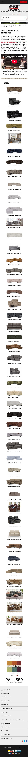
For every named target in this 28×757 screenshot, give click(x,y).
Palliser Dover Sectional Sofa (14, 309)
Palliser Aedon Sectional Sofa (14, 107)
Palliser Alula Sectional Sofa (14, 130)
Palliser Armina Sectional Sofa (14, 166)
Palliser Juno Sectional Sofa (14, 341)
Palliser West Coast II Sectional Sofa (14, 624)
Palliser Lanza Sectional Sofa (14, 397)
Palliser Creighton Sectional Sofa (14, 296)
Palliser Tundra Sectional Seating (14, 586)
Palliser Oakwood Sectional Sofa (14, 486)
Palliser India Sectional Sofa (14, 331)
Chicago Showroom (5, 697)
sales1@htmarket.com (6, 738)
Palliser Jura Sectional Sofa (14, 351)
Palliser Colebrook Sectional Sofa (14, 253)
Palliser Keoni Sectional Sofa (14, 387)
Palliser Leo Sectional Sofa (14, 428)
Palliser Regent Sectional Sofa (14, 526)
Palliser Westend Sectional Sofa (14, 637)
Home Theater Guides (6, 708)
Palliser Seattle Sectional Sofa (14, 551)
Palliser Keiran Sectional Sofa (14, 363)
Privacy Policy (4, 712)
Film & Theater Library (6, 700)
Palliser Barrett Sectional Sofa (14, 215)
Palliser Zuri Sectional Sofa (14, 658)
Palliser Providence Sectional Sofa (14, 512)
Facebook (27, 741)
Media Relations (5, 693)
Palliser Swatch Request (14, 673)
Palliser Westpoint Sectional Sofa (14, 648)
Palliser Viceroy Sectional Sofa (14, 599)
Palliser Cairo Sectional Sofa (14, 227)
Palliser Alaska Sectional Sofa (14, 120)
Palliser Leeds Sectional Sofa (14, 408)
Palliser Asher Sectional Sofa (14, 176)
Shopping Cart (4, 704)
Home (2, 25)
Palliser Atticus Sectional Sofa (14, 202)
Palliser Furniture (23, 25)
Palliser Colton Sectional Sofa (14, 264)
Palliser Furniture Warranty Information (14, 682)
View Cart (23, 2)
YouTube (22, 741)
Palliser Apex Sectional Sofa (14, 156)
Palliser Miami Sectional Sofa (14, 462)
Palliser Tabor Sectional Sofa (14, 564)
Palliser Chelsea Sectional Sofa (14, 240)
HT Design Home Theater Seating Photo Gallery (12, 719)
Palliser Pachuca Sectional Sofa (14, 499)
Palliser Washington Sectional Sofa (14, 613)
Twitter (24, 741)
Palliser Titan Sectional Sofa (14, 575)
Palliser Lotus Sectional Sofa (14, 439)
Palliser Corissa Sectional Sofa (14, 285)
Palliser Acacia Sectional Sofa (14, 93)
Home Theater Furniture (11, 25)
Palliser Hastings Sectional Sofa (14, 319)
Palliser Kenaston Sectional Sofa (14, 376)
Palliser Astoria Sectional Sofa (14, 189)
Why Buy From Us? (5, 716)
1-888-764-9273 (17, 14)
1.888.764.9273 (6, 727)
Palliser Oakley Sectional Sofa (14, 475)
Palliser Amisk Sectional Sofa (14, 143)
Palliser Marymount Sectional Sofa (14, 451)
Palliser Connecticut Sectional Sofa (14, 274)
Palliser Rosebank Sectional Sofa (14, 539)
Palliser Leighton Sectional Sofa (14, 418)
